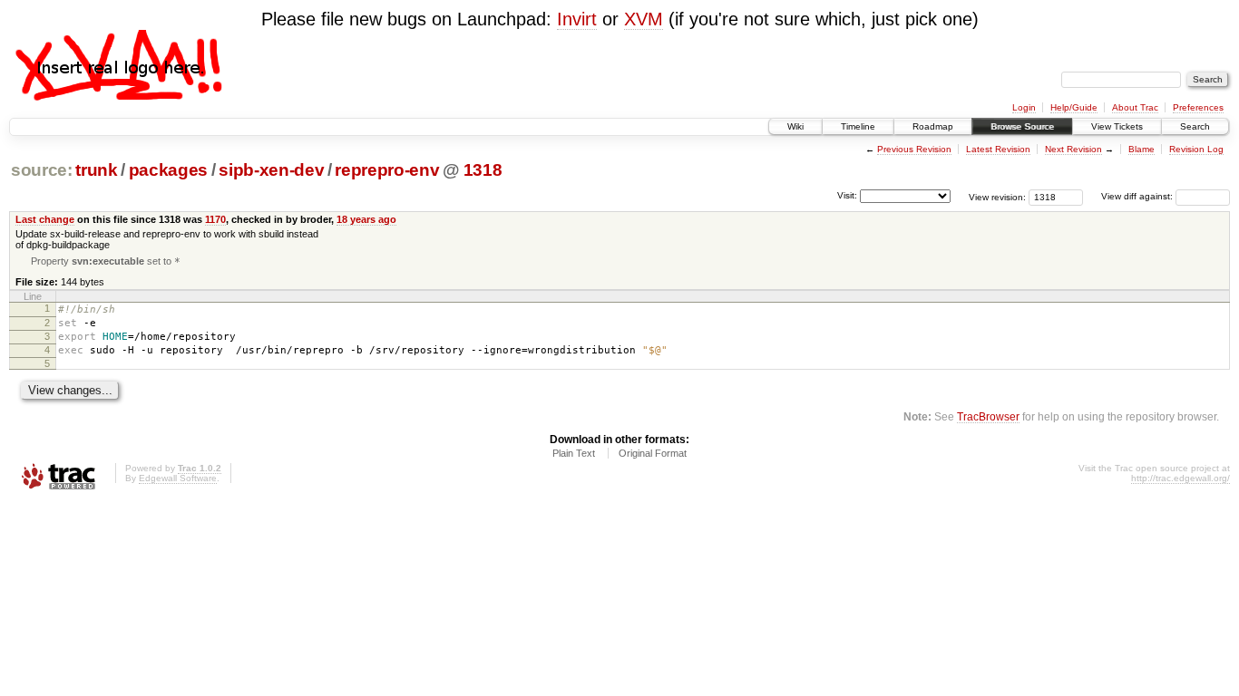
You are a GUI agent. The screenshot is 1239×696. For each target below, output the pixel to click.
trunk (96, 169)
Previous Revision (914, 149)
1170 (215, 219)
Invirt (577, 19)
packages (168, 169)
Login (1024, 107)
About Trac (1135, 107)
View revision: (997, 196)
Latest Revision (998, 149)
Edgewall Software (178, 478)
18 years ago (366, 219)
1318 (482, 169)
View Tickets (1117, 126)
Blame (1141, 149)
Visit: (847, 195)
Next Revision (1073, 149)
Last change (44, 219)
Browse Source (1022, 126)
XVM (643, 19)
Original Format (653, 453)
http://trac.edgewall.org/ (1180, 478)
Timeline (858, 126)
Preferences (1198, 107)
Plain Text (573, 453)
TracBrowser (988, 416)
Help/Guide (1074, 107)
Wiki (795, 126)
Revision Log (1196, 149)
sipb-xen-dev (271, 169)
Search (1195, 126)
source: (42, 169)
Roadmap (932, 126)
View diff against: (1138, 196)
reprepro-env (387, 169)
